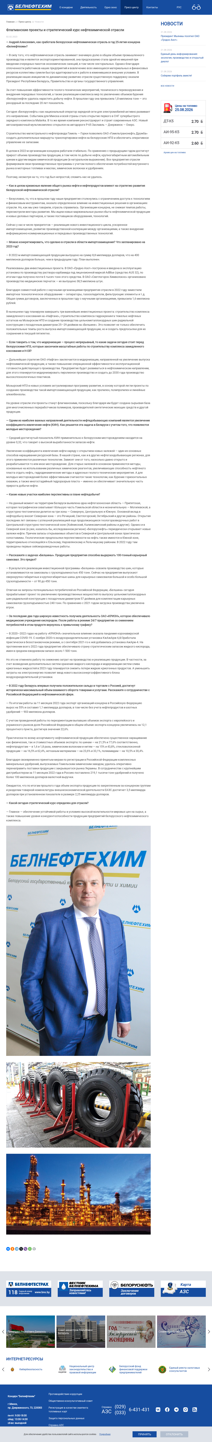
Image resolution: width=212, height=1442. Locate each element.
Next (209, 1332)
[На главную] (30, 7)
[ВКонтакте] (8, 1249)
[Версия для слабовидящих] (196, 7)
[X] (21, 1249)
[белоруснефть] (131, 1289)
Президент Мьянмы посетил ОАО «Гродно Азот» (180, 38)
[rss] (195, 1410)
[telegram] (176, 1410)
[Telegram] (17, 1249)
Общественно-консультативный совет (71, 1400)
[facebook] (167, 1410)
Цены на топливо (186, 105)
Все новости (167, 86)
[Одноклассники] (12, 1249)
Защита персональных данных (66, 1418)
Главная (10, 22)
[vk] (158, 1410)
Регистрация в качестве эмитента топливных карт (68, 1409)
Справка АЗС (56, 1425)
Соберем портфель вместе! (176, 75)
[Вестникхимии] (80, 1289)
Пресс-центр (24, 22)
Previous (3, 1332)
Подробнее (105, 1434)
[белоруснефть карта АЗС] (183, 1289)
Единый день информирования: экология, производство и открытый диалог (182, 58)
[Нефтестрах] (28, 1289)
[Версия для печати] (34, 1248)
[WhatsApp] (30, 1249)
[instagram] (186, 1410)
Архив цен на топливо (175, 152)
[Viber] (25, 1249)
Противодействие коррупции (65, 1394)
